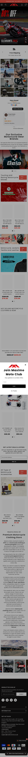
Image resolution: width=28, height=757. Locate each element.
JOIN (14, 386)
